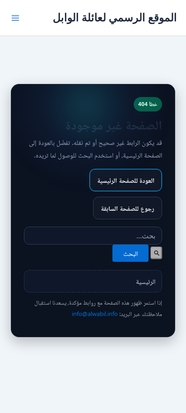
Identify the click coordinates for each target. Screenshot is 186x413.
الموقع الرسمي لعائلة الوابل (115, 17)
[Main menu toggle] (15, 18)
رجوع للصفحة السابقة (127, 208)
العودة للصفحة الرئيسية (125, 180)
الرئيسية (145, 281)
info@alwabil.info (95, 314)
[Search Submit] (156, 252)
